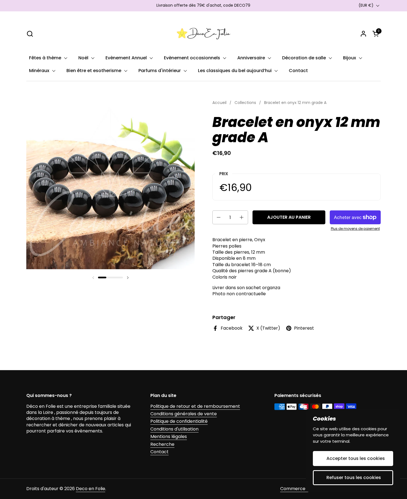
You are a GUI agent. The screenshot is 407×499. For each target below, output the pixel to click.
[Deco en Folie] (203, 33)
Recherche (162, 444)
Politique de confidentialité (179, 421)
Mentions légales (168, 436)
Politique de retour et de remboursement (195, 406)
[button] (29, 33)
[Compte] (363, 33)
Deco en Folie (90, 488)
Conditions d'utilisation (174, 429)
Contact (159, 452)
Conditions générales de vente (183, 414)
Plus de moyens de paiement (355, 228)
